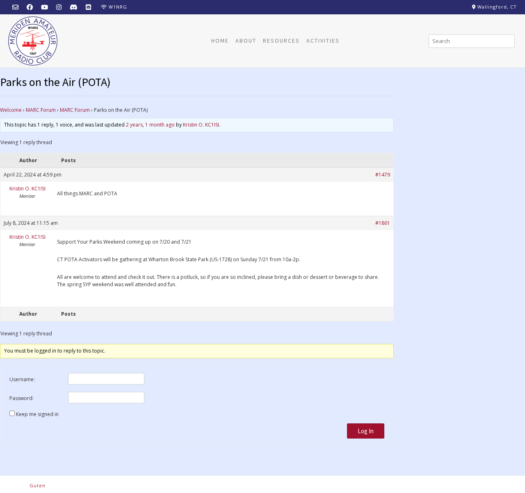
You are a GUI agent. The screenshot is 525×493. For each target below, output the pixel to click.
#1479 (382, 174)
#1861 (382, 222)
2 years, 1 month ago (150, 124)
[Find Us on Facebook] (30, 7)
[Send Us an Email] (15, 7)
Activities (323, 40)
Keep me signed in (37, 414)
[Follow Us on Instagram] (59, 7)
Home (220, 40)
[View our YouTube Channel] (44, 7)
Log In (366, 431)
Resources (281, 40)
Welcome (11, 109)
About (245, 40)
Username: (22, 379)
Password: (21, 398)
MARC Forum (41, 109)
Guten (38, 485)
